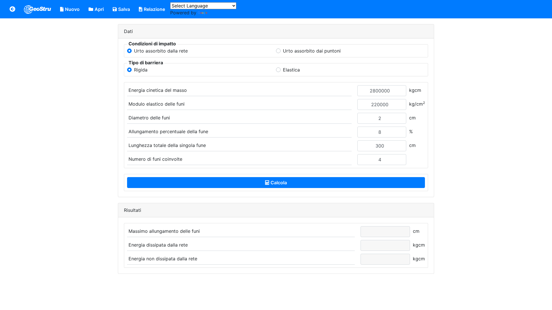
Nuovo (72, 9)
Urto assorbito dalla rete (161, 51)
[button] (12, 9)
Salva (124, 9)
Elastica (291, 70)
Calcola (279, 182)
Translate (218, 13)
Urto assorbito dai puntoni (312, 51)
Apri (99, 9)
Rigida (140, 70)
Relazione (154, 9)
